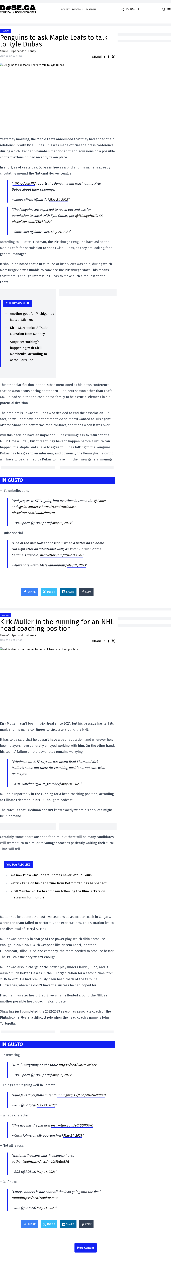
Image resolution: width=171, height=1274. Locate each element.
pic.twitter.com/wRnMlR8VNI (33, 513)
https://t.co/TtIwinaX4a (58, 507)
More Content (85, 1247)
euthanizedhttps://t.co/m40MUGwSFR (40, 1162)
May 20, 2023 (70, 784)
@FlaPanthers (29, 507)
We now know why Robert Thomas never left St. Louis (51, 875)
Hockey (65, 9)
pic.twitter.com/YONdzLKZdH (61, 555)
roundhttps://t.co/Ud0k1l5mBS (35, 1198)
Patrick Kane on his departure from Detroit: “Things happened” (59, 883)
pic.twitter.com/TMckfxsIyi (31, 222)
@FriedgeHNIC (86, 216)
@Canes (100, 501)
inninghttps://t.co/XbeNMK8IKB (81, 1095)
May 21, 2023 (58, 200)
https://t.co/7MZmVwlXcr (77, 1065)
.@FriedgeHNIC (24, 183)
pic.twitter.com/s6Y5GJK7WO (72, 1125)
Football (77, 9)
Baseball (91, 9)
